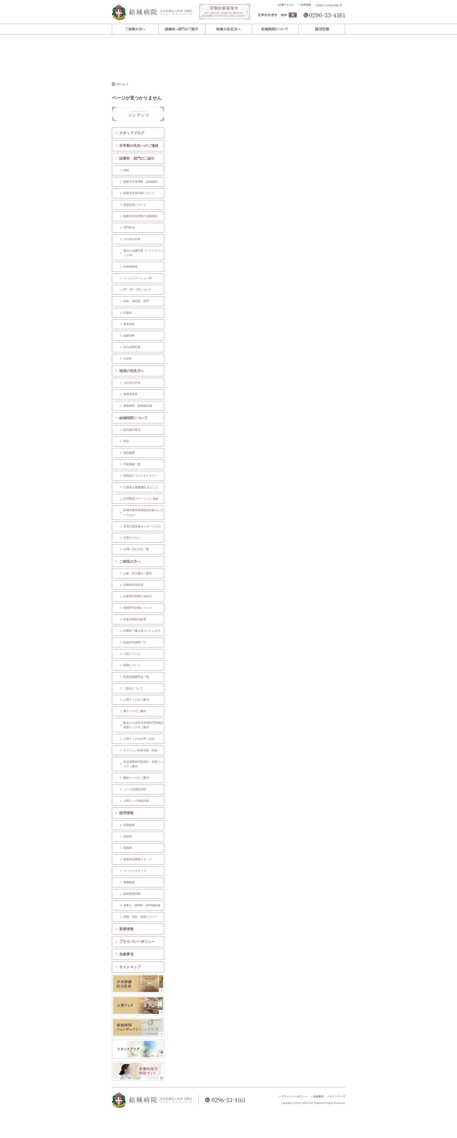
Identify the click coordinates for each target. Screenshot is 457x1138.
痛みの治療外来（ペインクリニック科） (143, 253)
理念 (126, 441)
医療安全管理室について (139, 193)
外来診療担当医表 (134, 619)
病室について (131, 665)
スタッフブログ (131, 133)
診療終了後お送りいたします (141, 630)
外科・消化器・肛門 (136, 301)
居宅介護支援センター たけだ (142, 526)
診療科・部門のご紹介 (137, 158)
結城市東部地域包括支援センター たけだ (143, 512)
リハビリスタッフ (134, 871)
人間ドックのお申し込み (139, 738)
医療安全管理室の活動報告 (140, 216)
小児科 (127, 358)
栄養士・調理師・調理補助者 (141, 905)
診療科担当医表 (133, 584)
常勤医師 (129, 825)
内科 (126, 170)
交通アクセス (286, 4)
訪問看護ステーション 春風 (140, 498)
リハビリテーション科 (137, 278)
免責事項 (126, 954)
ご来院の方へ (130, 561)
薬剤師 (127, 836)
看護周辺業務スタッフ (137, 859)
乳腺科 (127, 312)
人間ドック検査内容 (136, 800)
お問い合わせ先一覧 (136, 549)
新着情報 (126, 929)
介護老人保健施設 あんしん (140, 487)
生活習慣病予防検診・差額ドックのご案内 (143, 764)
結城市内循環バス (134, 642)
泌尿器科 (129, 335)
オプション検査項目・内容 (140, 750)
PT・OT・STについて (137, 289)
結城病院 (152, 12)
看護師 (127, 848)
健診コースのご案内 (136, 777)
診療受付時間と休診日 (137, 596)
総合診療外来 (131, 347)
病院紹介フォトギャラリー (140, 475)
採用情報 (306, 4)
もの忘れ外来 (131, 239)
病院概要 (129, 452)
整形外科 (129, 324)
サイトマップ (130, 967)
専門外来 (129, 227)
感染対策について (134, 204)
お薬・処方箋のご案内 (137, 573)
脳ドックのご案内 (134, 711)
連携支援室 (130, 394)
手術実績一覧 (131, 464)
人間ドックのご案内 (136, 699)
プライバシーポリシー (137, 941)
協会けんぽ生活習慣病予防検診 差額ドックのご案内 (143, 725)
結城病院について (133, 418)
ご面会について (133, 688)
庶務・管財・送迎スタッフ (140, 916)
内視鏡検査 (130, 266)
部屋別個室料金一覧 (136, 677)
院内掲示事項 (131, 429)
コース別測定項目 (134, 789)
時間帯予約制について (137, 608)
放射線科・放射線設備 (137, 405)
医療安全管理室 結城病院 (140, 181)
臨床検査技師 (131, 893)
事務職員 (129, 882)
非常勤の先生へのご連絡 (139, 145)
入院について (131, 653)
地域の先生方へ (131, 371)
